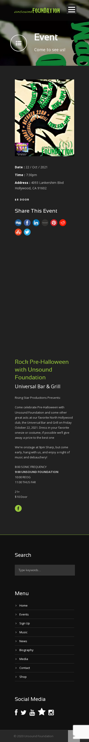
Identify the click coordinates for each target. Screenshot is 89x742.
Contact (24, 668)
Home (23, 605)
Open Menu (71, 9)
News (23, 641)
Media (23, 659)
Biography (26, 650)
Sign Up (24, 623)
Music (23, 632)
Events (24, 614)
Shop (23, 677)
